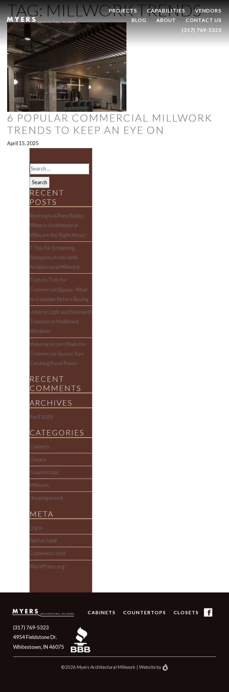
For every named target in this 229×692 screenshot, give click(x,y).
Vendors (208, 10)
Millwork (39, 485)
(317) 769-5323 (202, 30)
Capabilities (166, 10)
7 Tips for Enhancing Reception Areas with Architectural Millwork (55, 257)
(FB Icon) (208, 616)
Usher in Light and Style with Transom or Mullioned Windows (61, 321)
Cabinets (39, 446)
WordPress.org (47, 566)
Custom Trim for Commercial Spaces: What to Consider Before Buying (59, 289)
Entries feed (43, 540)
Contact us (204, 20)
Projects (123, 10)
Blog (138, 20)
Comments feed (48, 553)
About (166, 20)
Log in (36, 528)
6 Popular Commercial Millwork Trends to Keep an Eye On (109, 124)
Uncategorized (46, 498)
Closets (38, 459)
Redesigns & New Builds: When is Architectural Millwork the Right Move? (58, 225)
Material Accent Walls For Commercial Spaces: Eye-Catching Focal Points (58, 353)
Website (147, 667)
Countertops (44, 472)
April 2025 (41, 417)
